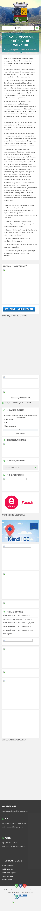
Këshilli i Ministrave (7, 869)
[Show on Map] (37, 28)
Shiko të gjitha (7, 634)
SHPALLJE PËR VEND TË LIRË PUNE (13, 616)
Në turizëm (9, 420)
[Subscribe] (35, 467)
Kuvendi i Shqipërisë (7, 866)
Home (5, 50)
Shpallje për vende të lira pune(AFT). (13, 619)
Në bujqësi (9, 423)
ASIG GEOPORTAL (25, 398)
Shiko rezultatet (20, 433)
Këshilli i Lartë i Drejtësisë (9, 873)
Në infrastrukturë (11, 426)
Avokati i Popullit (7, 880)
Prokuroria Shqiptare (8, 876)
